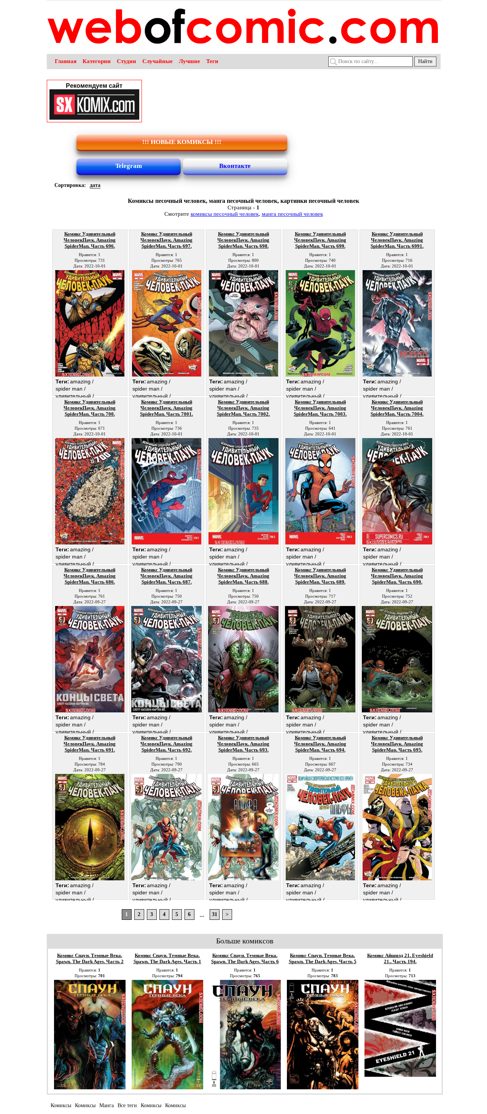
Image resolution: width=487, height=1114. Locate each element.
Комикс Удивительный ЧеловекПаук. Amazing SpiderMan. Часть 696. (90, 240)
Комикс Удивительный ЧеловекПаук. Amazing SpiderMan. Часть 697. (166, 240)
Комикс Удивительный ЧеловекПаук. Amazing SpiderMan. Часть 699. (320, 240)
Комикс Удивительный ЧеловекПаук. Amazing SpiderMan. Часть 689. (320, 576)
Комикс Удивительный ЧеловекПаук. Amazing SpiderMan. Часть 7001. (166, 408)
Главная (65, 61)
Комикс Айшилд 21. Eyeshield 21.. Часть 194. (400, 958)
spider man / (71, 389)
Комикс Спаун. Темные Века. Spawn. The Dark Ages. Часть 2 (90, 958)
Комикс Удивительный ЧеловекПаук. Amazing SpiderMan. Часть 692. (166, 744)
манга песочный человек (292, 214)
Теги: (62, 381)
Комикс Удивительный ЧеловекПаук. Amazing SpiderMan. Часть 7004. (397, 408)
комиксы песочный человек (225, 214)
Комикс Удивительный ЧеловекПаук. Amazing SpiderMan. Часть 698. (243, 240)
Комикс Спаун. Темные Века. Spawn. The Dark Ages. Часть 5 (322, 958)
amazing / (82, 381)
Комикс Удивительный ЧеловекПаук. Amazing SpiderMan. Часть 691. (90, 744)
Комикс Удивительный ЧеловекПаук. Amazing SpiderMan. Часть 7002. (243, 408)
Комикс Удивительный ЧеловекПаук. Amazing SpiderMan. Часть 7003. (320, 408)
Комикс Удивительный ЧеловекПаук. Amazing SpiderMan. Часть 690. (397, 576)
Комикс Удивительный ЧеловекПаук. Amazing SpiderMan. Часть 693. (243, 744)
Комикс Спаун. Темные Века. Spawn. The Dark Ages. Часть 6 (245, 958)
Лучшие (189, 61)
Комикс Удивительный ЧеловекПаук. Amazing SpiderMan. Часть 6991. (397, 240)
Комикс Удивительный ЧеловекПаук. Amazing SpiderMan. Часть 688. (243, 576)
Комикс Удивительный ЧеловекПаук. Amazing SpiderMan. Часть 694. (320, 744)
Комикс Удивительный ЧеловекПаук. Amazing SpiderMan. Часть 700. (90, 408)
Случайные (157, 61)
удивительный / (75, 396)
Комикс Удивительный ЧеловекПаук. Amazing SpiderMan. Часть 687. (166, 576)
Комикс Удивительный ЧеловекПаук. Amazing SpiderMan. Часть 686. (90, 576)
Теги (212, 61)
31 (214, 914)
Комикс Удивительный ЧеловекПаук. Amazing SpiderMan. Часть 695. (397, 744)
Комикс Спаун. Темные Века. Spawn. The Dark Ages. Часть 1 (167, 958)
